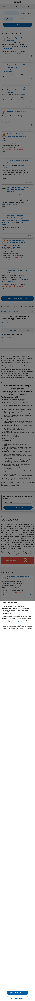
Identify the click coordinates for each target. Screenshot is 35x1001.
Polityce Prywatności (22, 622)
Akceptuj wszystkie (17, 992)
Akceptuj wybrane (17, 998)
